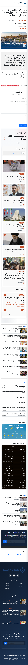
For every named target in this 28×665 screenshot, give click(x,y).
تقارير (21, 588)
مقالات (7, 588)
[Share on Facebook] (25, 29)
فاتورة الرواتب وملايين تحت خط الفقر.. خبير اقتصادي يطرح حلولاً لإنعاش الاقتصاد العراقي (14, 304)
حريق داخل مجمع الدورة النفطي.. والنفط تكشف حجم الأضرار (11, 361)
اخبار (21, 583)
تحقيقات (7, 583)
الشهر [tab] (14, 153)
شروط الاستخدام (16, 658)
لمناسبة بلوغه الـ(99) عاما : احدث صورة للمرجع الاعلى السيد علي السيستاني (14, 250)
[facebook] (17, 575)
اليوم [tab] (23, 153)
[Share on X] (23, 29)
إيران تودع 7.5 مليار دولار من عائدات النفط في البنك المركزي (14, 225)
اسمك (26, 104)
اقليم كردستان (11, 85)
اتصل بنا (8, 660)
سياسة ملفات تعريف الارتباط (16, 660)
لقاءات (7, 586)
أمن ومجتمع (12, 23)
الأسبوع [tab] (19, 153)
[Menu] (2, 2)
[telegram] (10, 575)
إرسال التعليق (23, 125)
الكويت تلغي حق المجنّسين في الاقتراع (12, 341)
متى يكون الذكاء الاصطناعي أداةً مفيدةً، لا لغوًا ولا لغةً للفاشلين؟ (14, 201)
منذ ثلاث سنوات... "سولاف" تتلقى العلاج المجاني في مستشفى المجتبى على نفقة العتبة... (11, 349)
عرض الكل (4, 138)
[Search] (5, 2)
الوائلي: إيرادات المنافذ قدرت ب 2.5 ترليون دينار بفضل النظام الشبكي (11, 329)
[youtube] (14, 575)
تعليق (26, 114)
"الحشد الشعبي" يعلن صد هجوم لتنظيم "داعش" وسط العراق (12, 355)
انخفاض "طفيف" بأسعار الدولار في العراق (15, 177)
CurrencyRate (23, 490)
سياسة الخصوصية (7, 658)
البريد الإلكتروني (24, 109)
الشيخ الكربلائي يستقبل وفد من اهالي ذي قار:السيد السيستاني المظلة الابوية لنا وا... (11, 336)
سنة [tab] (11, 153)
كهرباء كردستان (4, 85)
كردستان (16, 85)
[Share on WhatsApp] (22, 29)
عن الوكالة (23, 658)
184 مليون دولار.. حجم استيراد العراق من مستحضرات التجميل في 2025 (12, 372)
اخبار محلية (21, 586)
